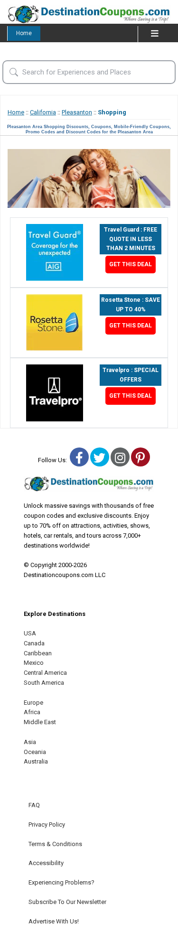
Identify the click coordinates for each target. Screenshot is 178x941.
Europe (33, 702)
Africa (32, 712)
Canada (34, 643)
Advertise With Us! (53, 921)
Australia (36, 761)
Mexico (34, 662)
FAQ (34, 805)
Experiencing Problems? (61, 882)
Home (24, 33)
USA (30, 633)
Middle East (40, 722)
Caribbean (38, 653)
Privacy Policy (46, 824)
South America (44, 682)
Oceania (35, 751)
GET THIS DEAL (130, 264)
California (43, 112)
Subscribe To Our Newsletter (67, 901)
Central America (45, 672)
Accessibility (46, 862)
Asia (30, 741)
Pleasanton (77, 112)
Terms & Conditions (55, 844)
